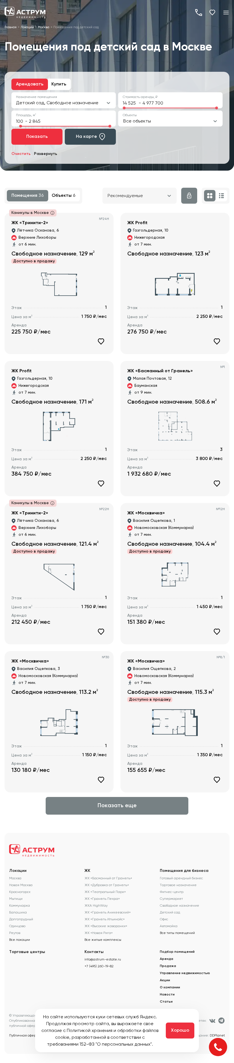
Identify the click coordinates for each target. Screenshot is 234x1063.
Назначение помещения (36, 97)
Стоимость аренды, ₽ (140, 97)
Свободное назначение (179, 905)
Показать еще (117, 806)
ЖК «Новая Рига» (98, 933)
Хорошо (180, 1030)
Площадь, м (26, 115)
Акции (165, 980)
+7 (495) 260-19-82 (198, 12)
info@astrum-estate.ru (102, 959)
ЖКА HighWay (96, 905)
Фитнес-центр (171, 892)
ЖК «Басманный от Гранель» (108, 878)
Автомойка (168, 926)
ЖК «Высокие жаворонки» (105, 926)
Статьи (166, 1001)
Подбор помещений (177, 952)
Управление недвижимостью (185, 973)
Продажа (168, 966)
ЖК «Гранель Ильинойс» (104, 919)
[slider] (124, 108)
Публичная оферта (24, 1035)
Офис (164, 919)
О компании (170, 987)
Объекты (130, 115)
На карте (86, 136)
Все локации (19, 940)
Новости (167, 994)
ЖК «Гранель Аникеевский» (107, 912)
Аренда (166, 959)
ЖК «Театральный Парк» (105, 892)
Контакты (94, 952)
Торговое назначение (178, 885)
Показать (37, 136)
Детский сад (170, 912)
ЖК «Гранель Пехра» (102, 899)
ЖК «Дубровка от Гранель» (106, 885)
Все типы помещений (177, 933)
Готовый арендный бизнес (181, 878)
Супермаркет (171, 899)
